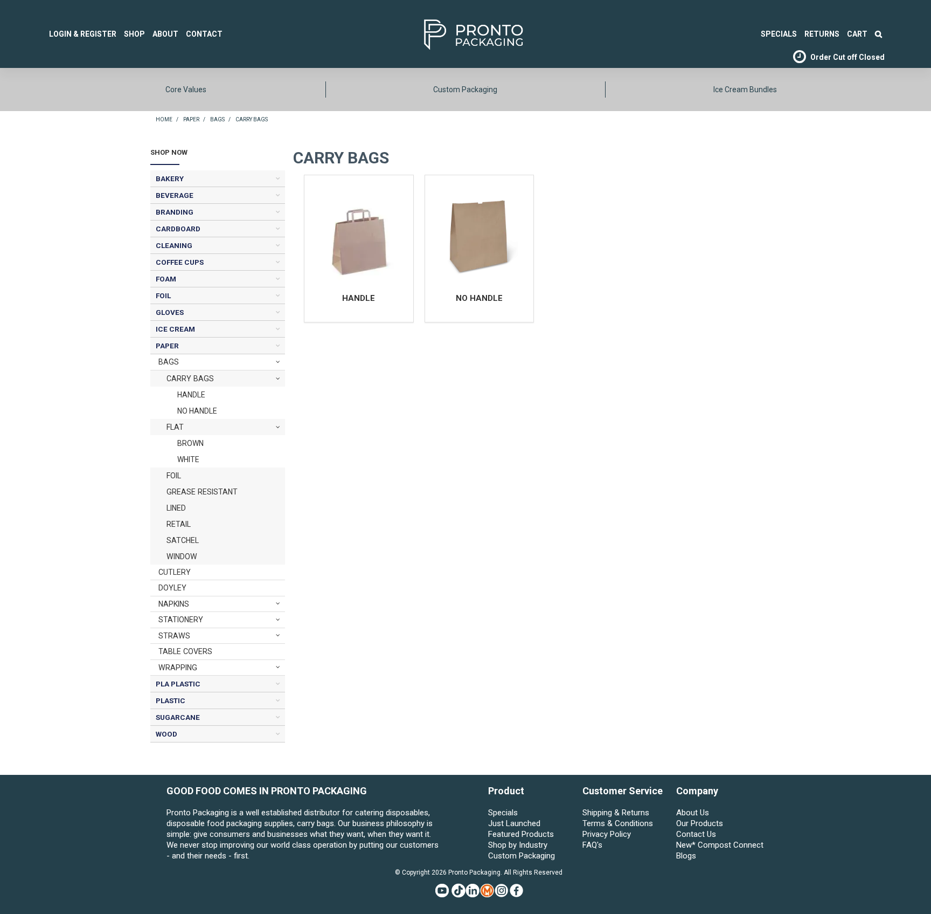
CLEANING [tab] (174, 245)
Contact (204, 34)
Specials (503, 812)
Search (878, 34)
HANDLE (191, 394)
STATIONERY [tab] (180, 619)
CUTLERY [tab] (174, 572)
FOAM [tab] (166, 278)
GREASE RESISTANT (202, 491)
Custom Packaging (465, 89)
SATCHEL (182, 540)
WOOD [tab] (166, 734)
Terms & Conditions (617, 823)
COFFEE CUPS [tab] (180, 262)
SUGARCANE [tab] (178, 717)
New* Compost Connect (719, 845)
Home (164, 119)
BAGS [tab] (168, 362)
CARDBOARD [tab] (178, 228)
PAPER (191, 119)
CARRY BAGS (190, 378)
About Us (692, 812)
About (165, 34)
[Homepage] (456, 33)
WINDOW (181, 556)
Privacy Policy (606, 834)
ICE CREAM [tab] (175, 329)
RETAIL (178, 524)
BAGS (217, 119)
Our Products (699, 823)
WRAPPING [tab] (177, 667)
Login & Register (82, 34)
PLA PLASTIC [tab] (178, 683)
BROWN (190, 443)
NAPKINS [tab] (173, 604)
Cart (857, 34)
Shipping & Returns (615, 812)
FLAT (175, 427)
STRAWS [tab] (174, 635)
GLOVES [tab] (170, 312)
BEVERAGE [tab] (174, 195)
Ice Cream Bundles (745, 89)
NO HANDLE (197, 411)
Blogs (686, 856)
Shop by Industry (517, 845)
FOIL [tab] (163, 295)
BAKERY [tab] (170, 178)
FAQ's (592, 845)
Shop (134, 34)
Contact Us (696, 834)
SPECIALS (779, 34)
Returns (821, 34)
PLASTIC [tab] (170, 700)
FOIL (173, 475)
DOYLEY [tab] (172, 587)
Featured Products (521, 834)
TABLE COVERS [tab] (185, 651)
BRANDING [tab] (174, 212)
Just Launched (514, 823)
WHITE (188, 459)
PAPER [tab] (167, 345)
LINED (176, 508)
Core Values (185, 89)
